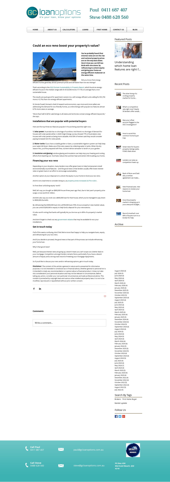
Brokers (118, 399)
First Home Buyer (129, 399)
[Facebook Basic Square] (116, 416)
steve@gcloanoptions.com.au (89, 465)
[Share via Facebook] (34, 289)
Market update (121, 403)
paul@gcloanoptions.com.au (89, 449)
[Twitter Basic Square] (119, 416)
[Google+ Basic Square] (123, 416)
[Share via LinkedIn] (40, 289)
